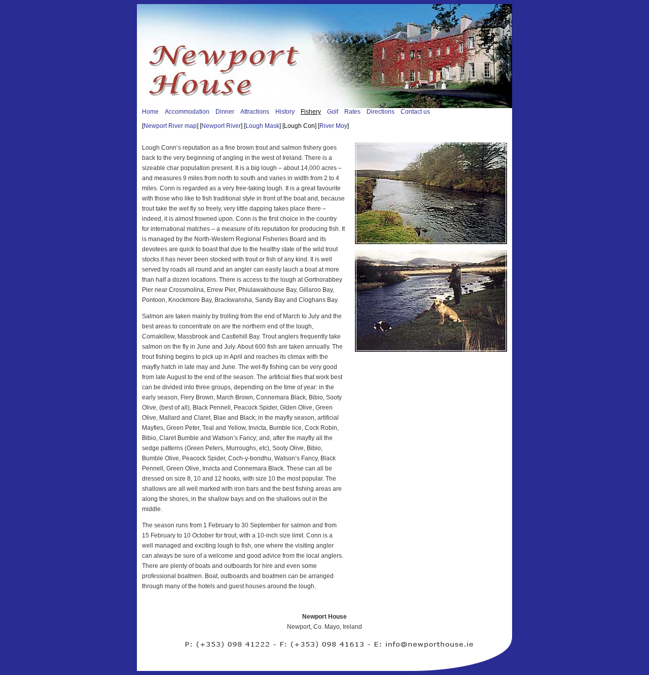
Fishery (311, 111)
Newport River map (170, 125)
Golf (332, 111)
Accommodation (187, 111)
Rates (352, 111)
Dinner (224, 111)
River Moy (333, 125)
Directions (380, 111)
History (285, 111)
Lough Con (299, 125)
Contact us (415, 111)
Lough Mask (262, 125)
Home (150, 111)
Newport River (221, 125)
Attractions (254, 111)
